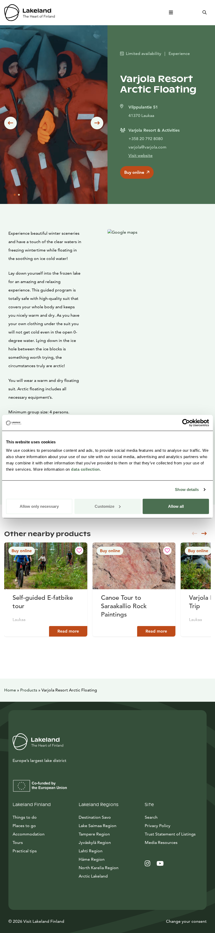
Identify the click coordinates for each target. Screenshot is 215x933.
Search (151, 817)
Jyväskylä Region (95, 842)
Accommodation (29, 834)
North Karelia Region (99, 867)
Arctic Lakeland (93, 876)
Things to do (25, 817)
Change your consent (186, 921)
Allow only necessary (39, 506)
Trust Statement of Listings (170, 834)
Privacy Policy (157, 825)
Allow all (176, 506)
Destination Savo (95, 817)
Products (28, 690)
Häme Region (92, 859)
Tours (18, 842)
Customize (104, 506)
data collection (85, 469)
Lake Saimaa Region (97, 825)
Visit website (140, 155)
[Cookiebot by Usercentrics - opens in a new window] (186, 423)
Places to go (24, 825)
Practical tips (25, 850)
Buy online (134, 172)
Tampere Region (94, 834)
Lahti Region (91, 850)
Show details (187, 489)
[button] (10, 123)
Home (10, 690)
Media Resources (173, 842)
